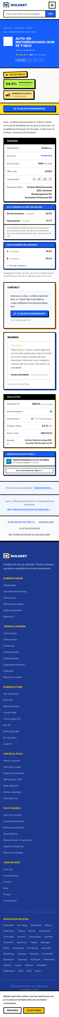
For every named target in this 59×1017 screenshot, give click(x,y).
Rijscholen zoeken (12, 677)
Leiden (18, 965)
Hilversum (35, 959)
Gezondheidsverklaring (15, 591)
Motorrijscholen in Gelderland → (29, 509)
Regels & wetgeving (13, 846)
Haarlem (49, 936)
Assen (38, 971)
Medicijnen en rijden (13, 827)
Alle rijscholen (29, 528)
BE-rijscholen (10, 737)
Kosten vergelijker (12, 792)
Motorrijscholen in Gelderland (29, 534)
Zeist (29, 971)
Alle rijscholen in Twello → (29, 471)
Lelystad (22, 954)
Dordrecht (8, 942)
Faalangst (8, 671)
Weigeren (12, 1010)
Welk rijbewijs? (10, 786)
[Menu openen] (52, 5)
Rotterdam (8, 925)
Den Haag (22, 925)
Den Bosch (32, 948)
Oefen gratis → (43, 488)
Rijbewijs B (8, 616)
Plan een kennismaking (31, 108)
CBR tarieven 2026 (12, 779)
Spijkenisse (9, 971)
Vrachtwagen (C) (11, 719)
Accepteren (34, 1010)
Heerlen (7, 965)
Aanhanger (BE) (11, 731)
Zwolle (34, 942)
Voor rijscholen (10, 875)
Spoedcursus (10, 598)
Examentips (9, 646)
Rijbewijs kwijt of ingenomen (17, 840)
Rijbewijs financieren (14, 773)
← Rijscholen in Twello (20, 522)
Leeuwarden (34, 936)
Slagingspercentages (14, 664)
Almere (48, 925)
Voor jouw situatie (12, 815)
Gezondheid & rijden (13, 821)
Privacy (7, 894)
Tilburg (21, 931)
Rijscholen (7, 28)
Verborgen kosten (12, 767)
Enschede (46, 948)
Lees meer (16, 368)
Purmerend (47, 954)
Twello (29, 28)
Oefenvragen (10, 633)
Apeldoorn (22, 942)
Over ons (7, 869)
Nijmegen (45, 942)
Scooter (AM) (9, 712)
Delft (20, 971)
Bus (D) (7, 725)
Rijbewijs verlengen (13, 852)
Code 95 (7, 744)
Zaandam (22, 959)
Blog (5, 888)
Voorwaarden (10, 900)
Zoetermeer (44, 931)
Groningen (8, 936)
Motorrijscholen (11, 706)
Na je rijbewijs (10, 834)
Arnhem (21, 936)
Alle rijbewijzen (11, 694)
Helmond (34, 954)
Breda (6, 948)
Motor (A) (8, 700)
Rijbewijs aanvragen (13, 604)
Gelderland (19, 28)
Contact (7, 882)
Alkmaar (29, 965)
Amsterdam (36, 925)
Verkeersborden (11, 652)
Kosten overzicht (11, 760)
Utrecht (31, 931)
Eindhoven (8, 931)
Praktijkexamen (11, 658)
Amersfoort (18, 948)
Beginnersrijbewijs (12, 610)
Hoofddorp (8, 954)
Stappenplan (9, 585)
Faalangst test (10, 798)
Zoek (50, 14)
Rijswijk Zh (8, 959)
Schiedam (41, 965)
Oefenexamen (10, 639)
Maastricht (49, 959)
